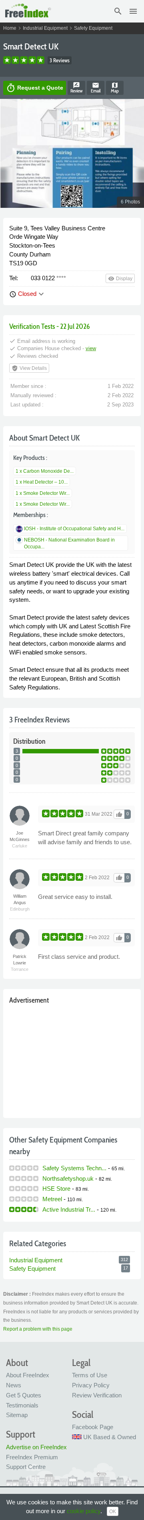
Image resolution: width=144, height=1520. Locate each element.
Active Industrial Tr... (68, 1209)
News (13, 1385)
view (91, 348)
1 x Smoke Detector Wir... (43, 493)
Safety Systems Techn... (74, 1168)
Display (120, 278)
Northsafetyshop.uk (68, 1178)
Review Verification (97, 1395)
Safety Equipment (93, 28)
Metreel (52, 1199)
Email (96, 88)
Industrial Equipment (45, 28)
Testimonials (22, 1405)
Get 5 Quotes (23, 1395)
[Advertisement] (72, 1059)
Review (76, 88)
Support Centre (26, 1466)
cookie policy (83, 1511)
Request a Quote (34, 88)
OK (112, 1511)
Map (115, 88)
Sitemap (17, 1414)
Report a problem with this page (37, 1329)
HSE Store (56, 1188)
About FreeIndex (27, 1375)
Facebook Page (92, 1427)
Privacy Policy (91, 1385)
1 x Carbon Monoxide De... (45, 471)
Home (9, 28)
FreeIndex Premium (32, 1457)
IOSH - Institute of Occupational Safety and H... (74, 528)
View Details (29, 368)
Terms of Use (89, 1375)
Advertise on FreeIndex (36, 1447)
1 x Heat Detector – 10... (42, 482)
